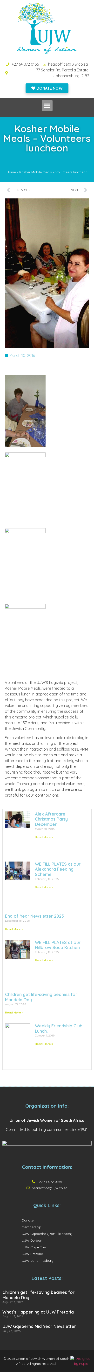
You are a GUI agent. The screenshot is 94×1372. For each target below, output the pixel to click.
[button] (47, 105)
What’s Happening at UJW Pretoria (38, 1312)
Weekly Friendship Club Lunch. (58, 1028)
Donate (28, 1220)
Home (11, 172)
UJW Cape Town (35, 1247)
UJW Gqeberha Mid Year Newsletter (39, 1326)
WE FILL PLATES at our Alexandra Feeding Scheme (58, 869)
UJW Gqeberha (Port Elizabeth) (47, 1234)
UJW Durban (32, 1240)
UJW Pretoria (32, 1254)
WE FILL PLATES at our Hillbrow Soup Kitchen (58, 945)
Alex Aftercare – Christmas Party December (52, 819)
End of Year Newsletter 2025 (34, 916)
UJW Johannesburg (38, 1260)
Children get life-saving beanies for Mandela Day (41, 997)
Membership (31, 1227)
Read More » (44, 837)
